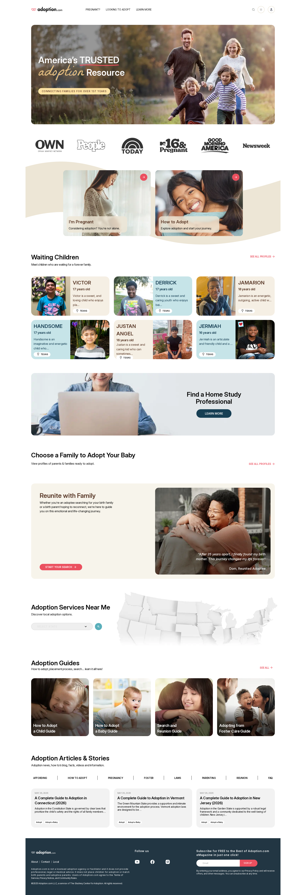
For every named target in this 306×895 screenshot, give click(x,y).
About (34, 861)
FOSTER (149, 777)
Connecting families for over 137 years (74, 91)
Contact (45, 861)
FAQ (270, 777)
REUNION (242, 777)
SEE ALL (264, 667)
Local (56, 861)
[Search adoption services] (98, 626)
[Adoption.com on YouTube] (137, 861)
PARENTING (209, 777)
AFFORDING (40, 777)
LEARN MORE (214, 413)
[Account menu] (271, 9)
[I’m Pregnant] (143, 177)
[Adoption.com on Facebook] (152, 861)
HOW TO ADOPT (77, 777)
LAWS (177, 777)
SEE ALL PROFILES (260, 256)
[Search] (253, 9)
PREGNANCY (115, 777)
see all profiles (260, 463)
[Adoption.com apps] (261, 9)
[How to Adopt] (235, 177)
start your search (58, 566)
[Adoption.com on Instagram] (167, 861)
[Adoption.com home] (46, 9)
